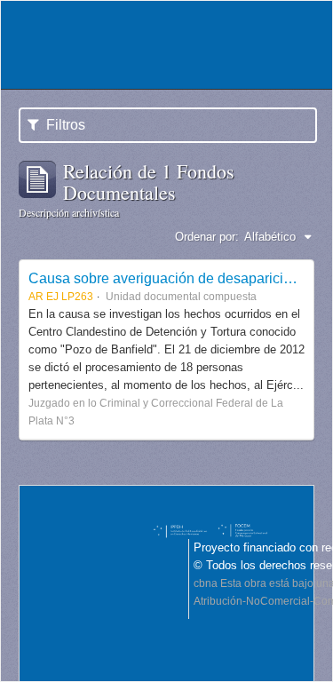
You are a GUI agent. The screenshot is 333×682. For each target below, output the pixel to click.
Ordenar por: (207, 236)
